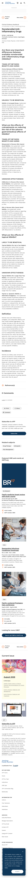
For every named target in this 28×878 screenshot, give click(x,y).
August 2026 (9, 677)
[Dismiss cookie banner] (22, 851)
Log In (3, 400)
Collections (5, 782)
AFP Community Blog (7, 788)
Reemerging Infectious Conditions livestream (10, 549)
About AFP (4, 844)
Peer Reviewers (6, 803)
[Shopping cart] (17, 3)
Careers (4, 830)
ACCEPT (17, 871)
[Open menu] (2, 3)
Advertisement (14, 7)
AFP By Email (5, 824)
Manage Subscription (7, 820)
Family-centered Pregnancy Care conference (12, 604)
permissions (5, 753)
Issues (3, 775)
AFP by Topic (5, 779)
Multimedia (5, 791)
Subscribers (5, 806)
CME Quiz (4, 785)
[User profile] (21, 3)
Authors (4, 800)
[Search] (24, 3)
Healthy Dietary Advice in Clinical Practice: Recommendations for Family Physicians (14, 685)
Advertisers (5, 809)
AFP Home (4, 772)
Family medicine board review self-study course (13, 495)
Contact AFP (5, 827)
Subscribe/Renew (6, 817)
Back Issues (5, 836)
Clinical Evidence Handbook (10, 24)
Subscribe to (8, 724)
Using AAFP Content (7, 833)
